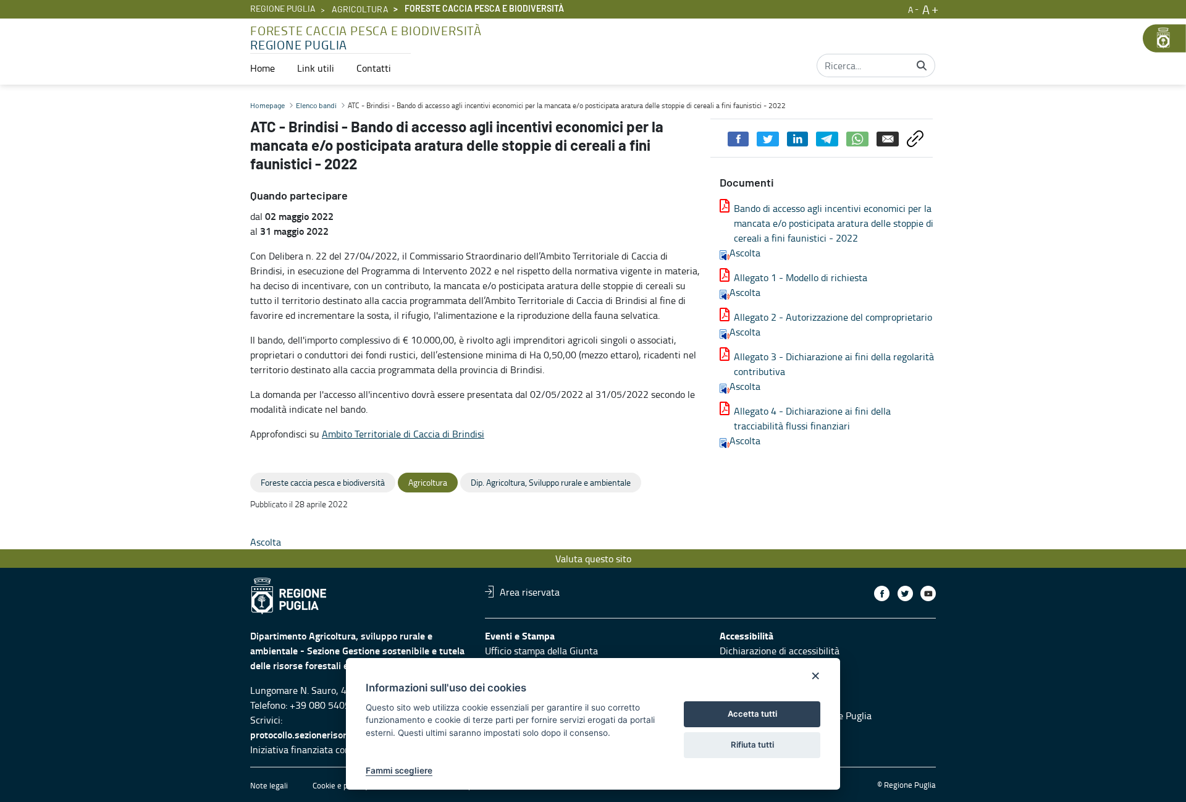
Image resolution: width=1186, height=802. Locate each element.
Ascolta (745, 253)
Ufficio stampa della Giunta (541, 650)
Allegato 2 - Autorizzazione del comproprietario (833, 317)
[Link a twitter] (905, 593)
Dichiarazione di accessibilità (779, 650)
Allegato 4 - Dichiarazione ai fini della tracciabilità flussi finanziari (812, 418)
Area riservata (530, 591)
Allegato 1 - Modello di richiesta (800, 277)
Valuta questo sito (593, 558)
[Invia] (922, 65)
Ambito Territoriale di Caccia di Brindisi (403, 434)
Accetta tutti (752, 714)
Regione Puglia (283, 9)
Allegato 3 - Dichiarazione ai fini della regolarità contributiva (834, 364)
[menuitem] (262, 68)
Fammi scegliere (399, 770)
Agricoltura (360, 10)
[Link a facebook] (882, 593)
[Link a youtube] (928, 593)
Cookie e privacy (340, 785)
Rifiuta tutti (752, 744)
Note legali (269, 785)
